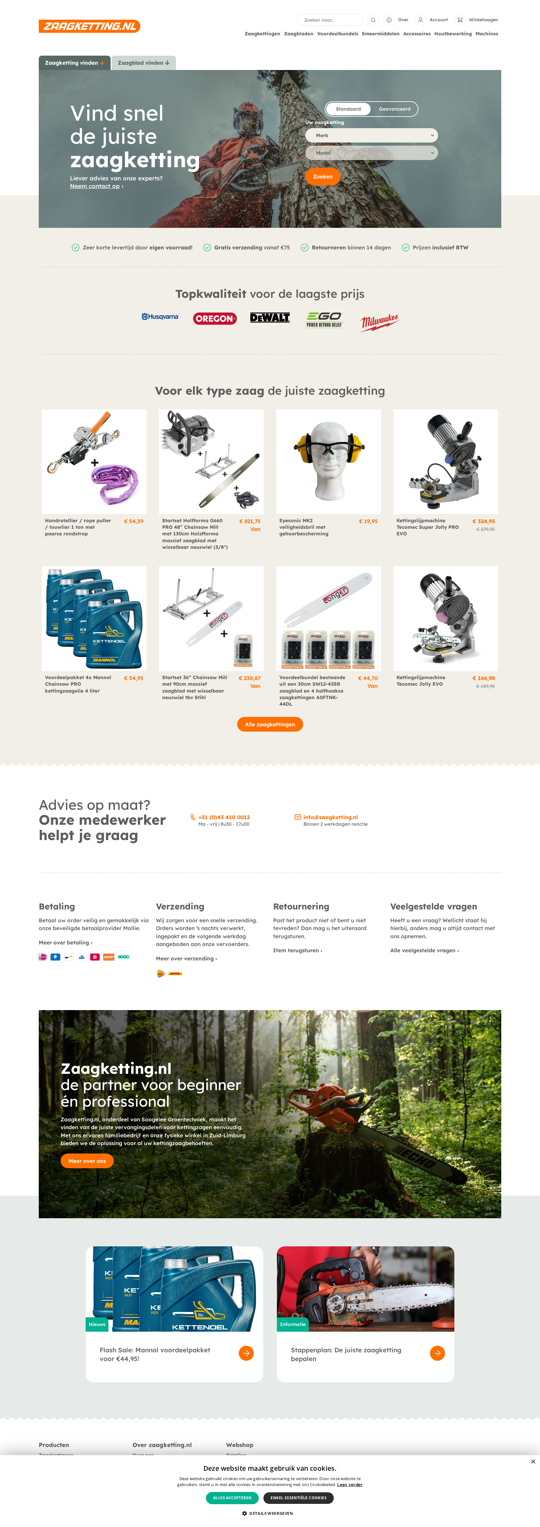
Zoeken (323, 176)
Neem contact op (95, 186)
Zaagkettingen (262, 34)
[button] (270, 1513)
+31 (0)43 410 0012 (224, 817)
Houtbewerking (453, 34)
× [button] (533, 1461)
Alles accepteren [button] (232, 1497)
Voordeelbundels (337, 34)
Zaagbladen (298, 34)
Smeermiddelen (381, 34)
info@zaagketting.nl (330, 817)
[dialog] (270, 1491)
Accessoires (417, 34)
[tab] (75, 63)
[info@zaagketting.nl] (298, 816)
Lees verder (349, 1484)
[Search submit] (373, 20)
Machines (487, 34)
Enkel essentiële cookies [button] (299, 1497)
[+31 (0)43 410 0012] (193, 816)
